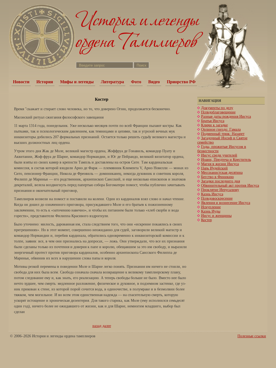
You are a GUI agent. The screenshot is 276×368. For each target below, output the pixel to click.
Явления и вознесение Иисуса (225, 203)
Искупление (211, 207)
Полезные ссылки (251, 336)
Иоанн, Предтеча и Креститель (226, 160)
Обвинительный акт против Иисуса (230, 185)
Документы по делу (217, 108)
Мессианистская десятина (222, 173)
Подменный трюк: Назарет (222, 134)
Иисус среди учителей (219, 155)
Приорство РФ (181, 81)
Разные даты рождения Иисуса (226, 116)
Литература (112, 81)
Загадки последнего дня (220, 181)
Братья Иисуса (212, 121)
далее (106, 326)
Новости (21, 81)
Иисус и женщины (216, 216)
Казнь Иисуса (212, 194)
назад (96, 326)
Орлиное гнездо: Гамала (221, 129)
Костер (206, 220)
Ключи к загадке (214, 125)
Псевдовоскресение (217, 198)
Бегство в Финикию (217, 177)
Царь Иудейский (214, 168)
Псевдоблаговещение (218, 112)
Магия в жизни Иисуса (220, 164)
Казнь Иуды (210, 211)
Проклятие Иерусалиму (220, 190)
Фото (136, 81)
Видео (154, 81)
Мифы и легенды (77, 81)
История (44, 81)
